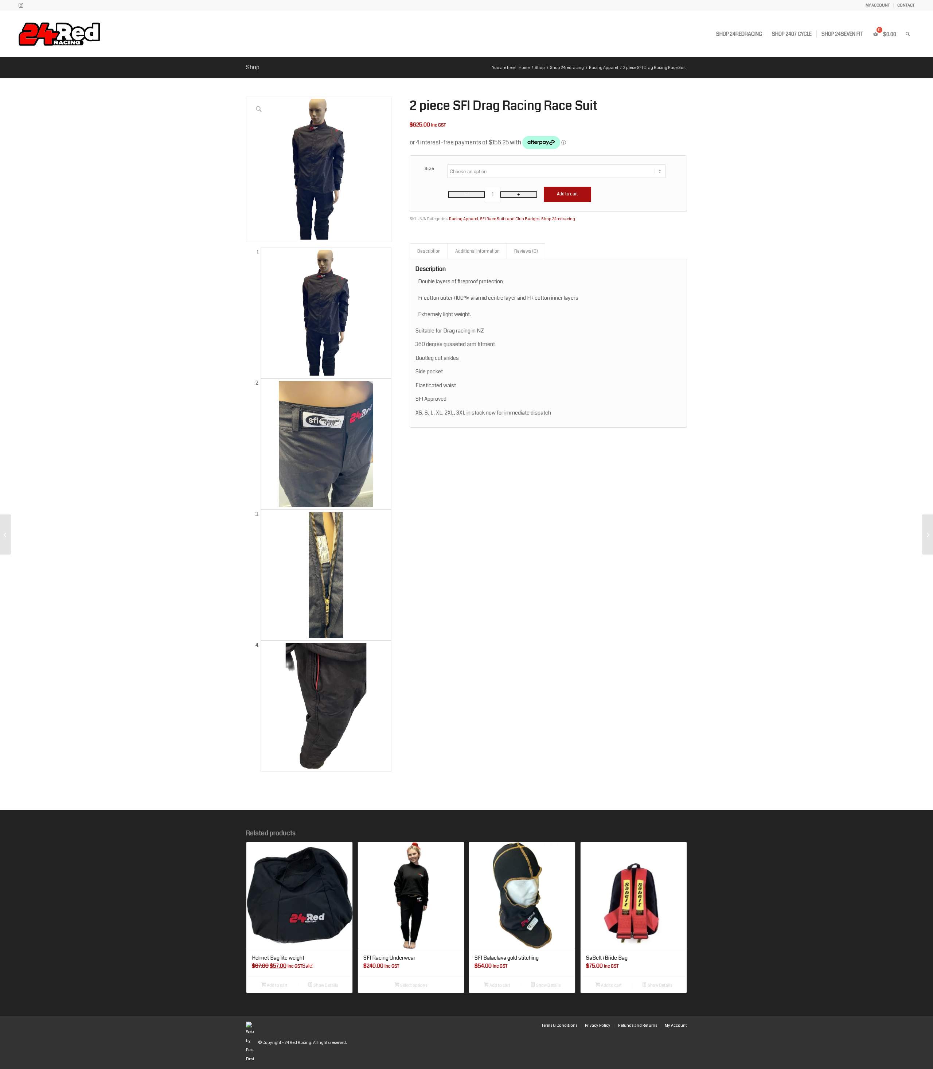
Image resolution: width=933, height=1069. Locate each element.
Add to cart (567, 194)
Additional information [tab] (477, 251)
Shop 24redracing (558, 219)
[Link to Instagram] (20, 5)
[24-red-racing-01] (80, 34)
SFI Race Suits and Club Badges (509, 219)
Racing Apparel (463, 219)
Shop (252, 67)
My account (878, 5)
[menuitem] (878, 5)
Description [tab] (429, 251)
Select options (413, 985)
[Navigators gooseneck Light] (927, 534)
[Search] (907, 34)
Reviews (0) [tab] (526, 251)
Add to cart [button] (277, 985)
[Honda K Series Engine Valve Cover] (5, 534)
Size (430, 168)
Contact (905, 5)
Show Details (325, 985)
